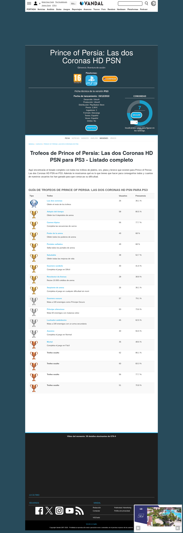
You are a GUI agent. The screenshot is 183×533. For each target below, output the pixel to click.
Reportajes (77, 9)
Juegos (66, 9)
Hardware (121, 9)
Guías (58, 9)
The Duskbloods (61, 2)
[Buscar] (146, 3)
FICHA (67, 138)
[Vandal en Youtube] (69, 510)
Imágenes (104, 138)
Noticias (41, 9)
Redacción (97, 507)
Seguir (136, 115)
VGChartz (96, 517)
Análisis (50, 9)
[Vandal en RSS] (79, 510)
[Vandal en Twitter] (49, 510)
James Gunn (46, 5)
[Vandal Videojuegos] (91, 3)
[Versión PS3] (91, 80)
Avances (88, 9)
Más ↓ (73, 3)
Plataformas (132, 9)
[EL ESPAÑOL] (153, 3)
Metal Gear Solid (48, 2)
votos (139, 129)
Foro (103, 9)
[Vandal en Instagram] (59, 510)
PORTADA (31, 9)
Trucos (96, 9)
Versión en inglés (91, 524)
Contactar (96, 511)
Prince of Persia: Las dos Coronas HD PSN (91, 56)
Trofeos (91, 128)
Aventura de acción (96, 67)
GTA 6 (54, 5)
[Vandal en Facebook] (39, 510)
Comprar (111, 79)
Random (111, 9)
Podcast (143, 9)
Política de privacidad (122, 511)
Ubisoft (96, 99)
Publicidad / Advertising (122, 507)
